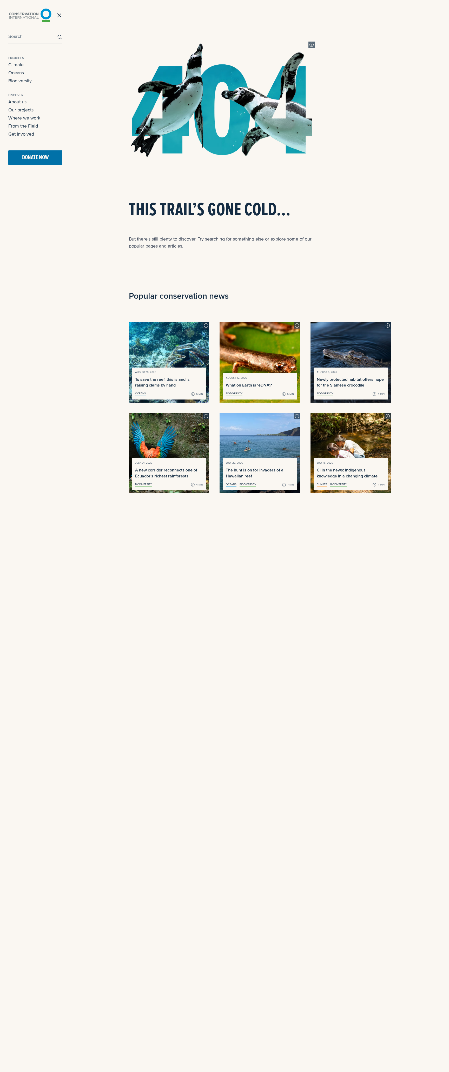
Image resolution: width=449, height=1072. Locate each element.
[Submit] (58, 37)
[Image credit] (311, 45)
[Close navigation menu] (59, 15)
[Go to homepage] (30, 15)
